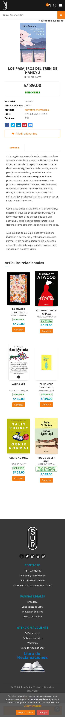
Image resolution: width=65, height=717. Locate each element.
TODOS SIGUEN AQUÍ (46, 459)
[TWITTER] (27, 556)
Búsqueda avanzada (51, 21)
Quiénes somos (32, 633)
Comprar (18, 329)
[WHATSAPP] (32, 556)
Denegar (43, 712)
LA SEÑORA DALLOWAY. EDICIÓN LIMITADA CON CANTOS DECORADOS (18, 310)
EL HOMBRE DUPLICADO (46, 385)
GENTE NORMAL (18, 457)
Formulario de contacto (33, 580)
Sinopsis (14, 147)
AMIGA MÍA (18, 384)
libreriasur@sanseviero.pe (33, 575)
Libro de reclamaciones (32, 647)
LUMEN (29, 101)
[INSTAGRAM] (37, 556)
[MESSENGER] (43, 556)
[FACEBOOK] (21, 556)
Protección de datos (32, 611)
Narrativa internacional (37, 109)
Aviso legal (32, 601)
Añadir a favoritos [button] (26, 133)
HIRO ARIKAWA (32, 76)
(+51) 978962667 (32, 570)
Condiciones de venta (33, 606)
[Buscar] (61, 15)
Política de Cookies (32, 616)
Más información (32, 705)
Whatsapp (32, 642)
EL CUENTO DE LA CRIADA (46, 312)
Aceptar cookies (25, 712)
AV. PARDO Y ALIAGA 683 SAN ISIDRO (32, 585)
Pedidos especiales (32, 638)
